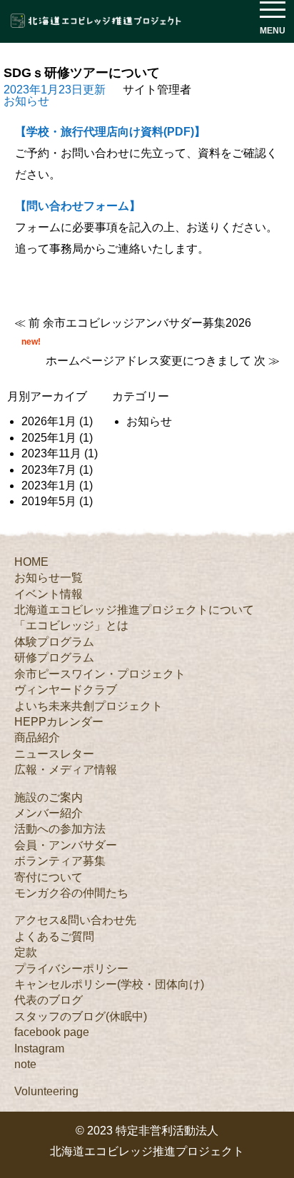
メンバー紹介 (48, 813)
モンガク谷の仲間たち (71, 893)
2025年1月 (48, 438)
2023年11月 (51, 453)
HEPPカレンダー (58, 722)
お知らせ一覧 (48, 578)
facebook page (51, 1032)
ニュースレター (54, 754)
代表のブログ (48, 1000)
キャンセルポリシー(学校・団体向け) (109, 984)
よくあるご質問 (54, 936)
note (25, 1064)
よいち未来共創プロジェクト (88, 706)
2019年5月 (48, 501)
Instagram (39, 1048)
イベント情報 (48, 594)
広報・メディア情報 (65, 769)
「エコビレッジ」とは (71, 625)
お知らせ (26, 101)
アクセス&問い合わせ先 (75, 920)
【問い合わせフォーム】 (78, 206)
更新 (55, 89)
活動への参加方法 (60, 829)
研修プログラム (54, 657)
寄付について (48, 877)
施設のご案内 (48, 797)
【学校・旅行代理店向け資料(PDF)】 (110, 132)
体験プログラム (54, 642)
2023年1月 (48, 485)
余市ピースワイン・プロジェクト (100, 674)
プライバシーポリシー (71, 969)
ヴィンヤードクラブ (65, 690)
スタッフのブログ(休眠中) (80, 1016)
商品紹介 (37, 737)
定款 (25, 952)
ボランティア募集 (60, 861)
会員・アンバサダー (65, 845)
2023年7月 (48, 470)
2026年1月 (48, 421)
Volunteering (46, 1091)
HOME (31, 562)
